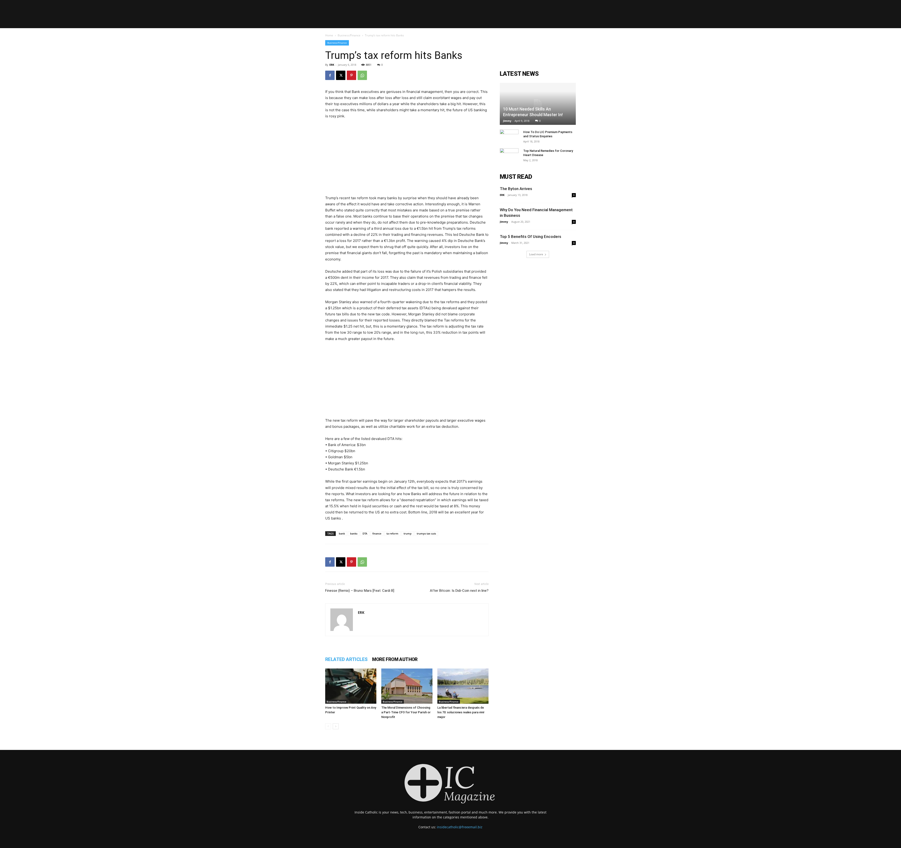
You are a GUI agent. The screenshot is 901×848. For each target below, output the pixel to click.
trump (408, 533)
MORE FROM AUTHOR (394, 659)
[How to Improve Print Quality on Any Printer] (350, 686)
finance (376, 533)
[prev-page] (328, 726)
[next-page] (336, 726)
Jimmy (507, 120)
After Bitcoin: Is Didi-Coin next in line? (459, 590)
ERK (331, 64)
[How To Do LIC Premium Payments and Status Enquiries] (509, 137)
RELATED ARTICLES (346, 659)
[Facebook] (330, 75)
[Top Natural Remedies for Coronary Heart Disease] (509, 155)
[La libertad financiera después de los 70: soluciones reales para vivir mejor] (463, 686)
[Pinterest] (351, 75)
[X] (340, 75)
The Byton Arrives (516, 188)
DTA (365, 533)
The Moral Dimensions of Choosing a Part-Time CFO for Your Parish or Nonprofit (406, 712)
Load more (536, 254)
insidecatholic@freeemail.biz (459, 827)
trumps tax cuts (426, 533)
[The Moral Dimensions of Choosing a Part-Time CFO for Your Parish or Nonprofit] (406, 686)
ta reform (392, 533)
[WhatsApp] (362, 75)
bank (342, 533)
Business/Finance (349, 35)
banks (353, 533)
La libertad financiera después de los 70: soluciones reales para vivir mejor (461, 712)
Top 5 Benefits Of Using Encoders (530, 236)
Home (329, 35)
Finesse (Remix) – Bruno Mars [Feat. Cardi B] (359, 590)
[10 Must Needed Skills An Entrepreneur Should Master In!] (538, 104)
